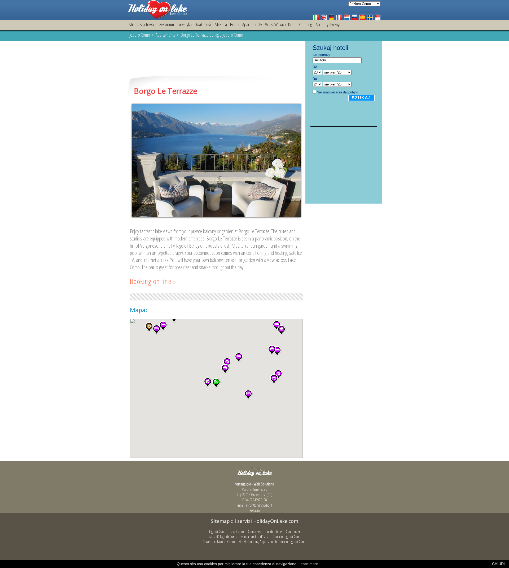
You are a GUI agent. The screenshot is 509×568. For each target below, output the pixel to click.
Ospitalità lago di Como (222, 536)
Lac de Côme (273, 531)
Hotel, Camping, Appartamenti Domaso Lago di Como (272, 541)
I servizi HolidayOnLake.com (266, 521)
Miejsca (221, 24)
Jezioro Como (139, 35)
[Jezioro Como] (157, 17)
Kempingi (306, 24)
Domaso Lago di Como (287, 536)
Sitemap (220, 521)
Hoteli (234, 24)
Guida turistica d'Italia (255, 536)
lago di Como (217, 531)
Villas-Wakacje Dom (280, 24)
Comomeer (293, 531)
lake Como (237, 531)
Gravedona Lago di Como (219, 541)
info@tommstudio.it (259, 505)
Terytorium (165, 24)
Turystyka (184, 24)
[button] (238, 357)
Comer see (254, 531)
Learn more (308, 564)
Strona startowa (141, 24)
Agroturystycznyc (328, 24)
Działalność (203, 24)
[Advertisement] (216, 59)
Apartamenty (252, 24)
